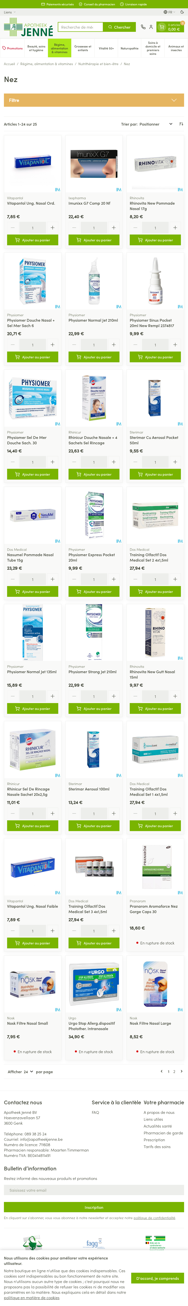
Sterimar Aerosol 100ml (89, 788)
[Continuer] (180, 1071)
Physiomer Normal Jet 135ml (32, 671)
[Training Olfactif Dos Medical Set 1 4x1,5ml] (155, 749)
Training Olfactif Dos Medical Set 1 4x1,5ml (149, 791)
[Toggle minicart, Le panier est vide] (161, 27)
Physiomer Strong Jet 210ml (93, 671)
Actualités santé (158, 1126)
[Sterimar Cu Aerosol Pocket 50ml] (155, 398)
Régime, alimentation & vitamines (46, 63)
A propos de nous (159, 1112)
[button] (94, 100)
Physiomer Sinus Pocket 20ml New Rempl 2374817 (152, 322)
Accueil (9, 63)
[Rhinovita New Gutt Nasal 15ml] (155, 632)
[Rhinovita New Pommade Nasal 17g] (155, 163)
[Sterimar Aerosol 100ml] (94, 749)
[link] (162, 1071)
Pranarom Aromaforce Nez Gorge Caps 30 (154, 908)
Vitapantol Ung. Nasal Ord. (31, 203)
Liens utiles (153, 1119)
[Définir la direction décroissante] (181, 124)
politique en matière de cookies (31, 1297)
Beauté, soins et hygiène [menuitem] (37, 48)
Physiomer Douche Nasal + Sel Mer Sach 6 (31, 322)
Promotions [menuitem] (15, 48)
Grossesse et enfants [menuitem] (84, 48)
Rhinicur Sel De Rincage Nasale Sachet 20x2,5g (28, 791)
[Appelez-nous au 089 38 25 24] (143, 26)
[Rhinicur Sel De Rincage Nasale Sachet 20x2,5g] (32, 749)
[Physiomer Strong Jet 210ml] (94, 632)
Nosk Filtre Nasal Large (150, 1023)
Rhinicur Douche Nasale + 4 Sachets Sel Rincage (93, 440)
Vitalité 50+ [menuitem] (108, 49)
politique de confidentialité (154, 1217)
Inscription (94, 1207)
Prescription (154, 1139)
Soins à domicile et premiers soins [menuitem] (154, 48)
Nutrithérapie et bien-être (98, 63)
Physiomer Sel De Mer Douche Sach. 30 (27, 440)
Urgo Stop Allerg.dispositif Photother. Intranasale (92, 1025)
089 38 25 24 (35, 1133)
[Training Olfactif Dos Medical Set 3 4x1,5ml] (94, 866)
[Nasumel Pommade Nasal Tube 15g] (32, 515)
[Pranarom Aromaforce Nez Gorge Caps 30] (155, 866)
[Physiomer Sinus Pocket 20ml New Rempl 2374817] (155, 281)
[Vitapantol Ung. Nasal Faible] (32, 866)
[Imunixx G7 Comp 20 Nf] (94, 163)
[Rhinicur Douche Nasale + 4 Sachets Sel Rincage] (94, 398)
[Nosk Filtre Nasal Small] (32, 984)
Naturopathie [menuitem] (131, 49)
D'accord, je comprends (157, 1278)
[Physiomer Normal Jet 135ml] (32, 632)
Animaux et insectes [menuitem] (178, 48)
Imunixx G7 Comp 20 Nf (89, 203)
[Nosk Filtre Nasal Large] (155, 984)
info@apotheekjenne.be (41, 1139)
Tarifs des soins (157, 1146)
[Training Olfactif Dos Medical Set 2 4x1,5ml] (155, 515)
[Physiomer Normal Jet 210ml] (94, 281)
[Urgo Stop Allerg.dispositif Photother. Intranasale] (94, 984)
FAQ (95, 1112)
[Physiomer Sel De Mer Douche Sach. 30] (32, 398)
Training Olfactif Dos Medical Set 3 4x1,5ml (88, 908)
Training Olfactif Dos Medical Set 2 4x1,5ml (149, 557)
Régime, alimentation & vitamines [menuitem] (61, 48)
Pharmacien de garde (163, 1132)
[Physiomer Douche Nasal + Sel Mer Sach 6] (32, 281)
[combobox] (80, 27)
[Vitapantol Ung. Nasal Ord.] (32, 163)
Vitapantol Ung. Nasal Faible (32, 906)
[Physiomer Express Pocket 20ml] (94, 515)
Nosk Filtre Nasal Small (27, 1023)
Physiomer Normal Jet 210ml (93, 320)
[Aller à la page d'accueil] (28, 27)
